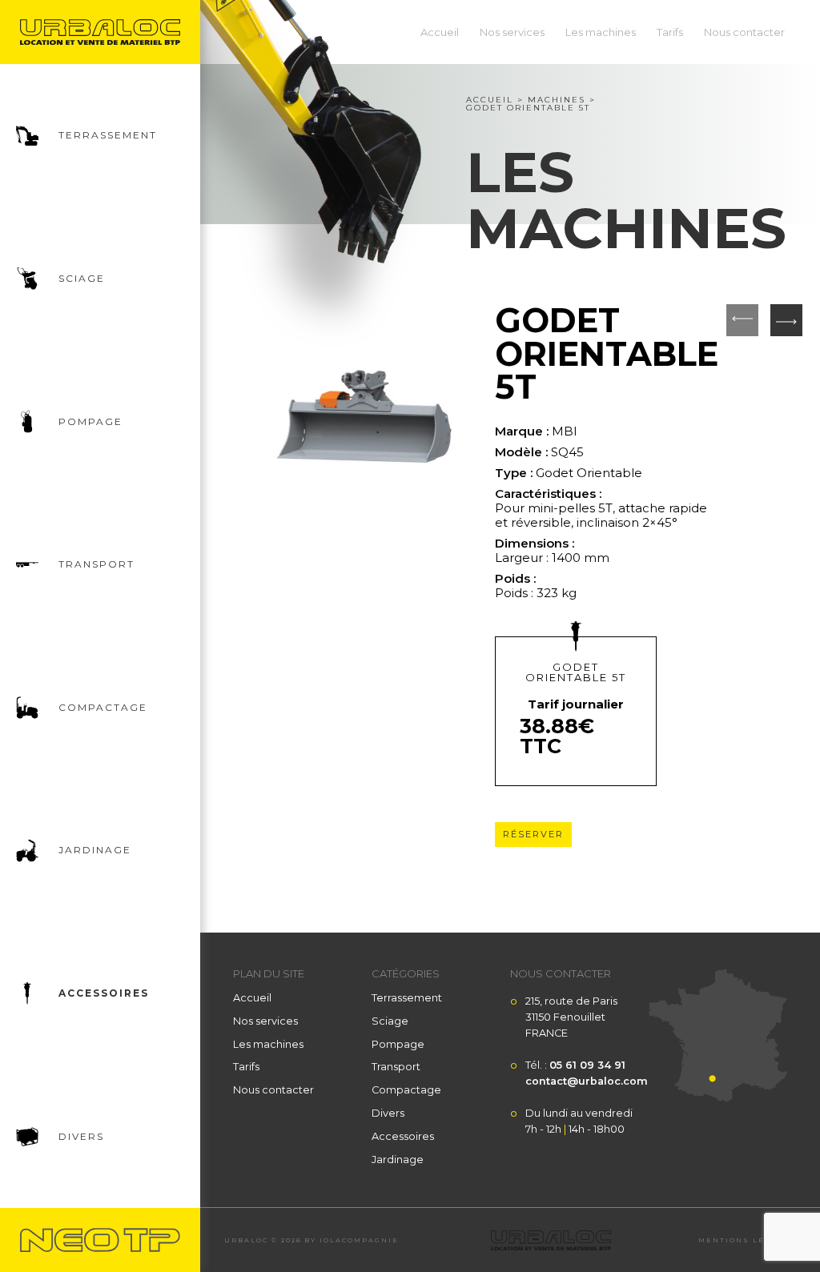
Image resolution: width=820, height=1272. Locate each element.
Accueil (439, 32)
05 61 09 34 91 (587, 1065)
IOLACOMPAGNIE (359, 1240)
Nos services (512, 32)
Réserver (533, 834)
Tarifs (670, 32)
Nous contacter (744, 32)
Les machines (600, 32)
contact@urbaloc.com (586, 1081)
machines (556, 100)
